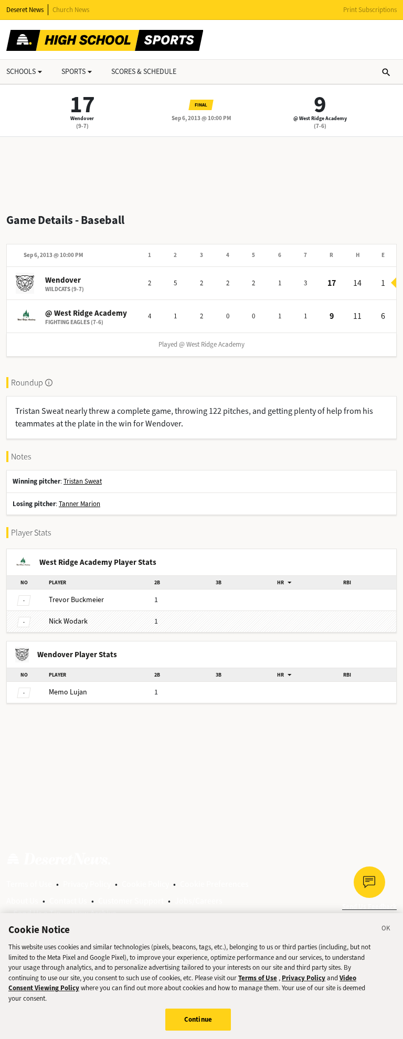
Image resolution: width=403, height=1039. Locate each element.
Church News (70, 9)
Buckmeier (76, 600)
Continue (198, 1019)
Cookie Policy (145, 884)
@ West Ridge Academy (320, 118)
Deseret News (25, 9)
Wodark (68, 621)
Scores (143, 72)
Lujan (68, 692)
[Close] (386, 929)
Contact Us (68, 900)
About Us (22, 900)
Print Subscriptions (370, 9)
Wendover (82, 118)
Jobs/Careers (198, 900)
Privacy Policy (87, 884)
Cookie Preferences (214, 884)
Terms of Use (29, 884)
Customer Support (131, 900)
